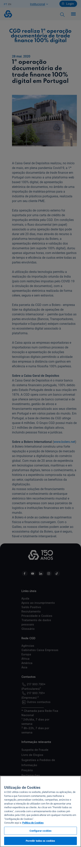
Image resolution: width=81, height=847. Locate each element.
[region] (40, 811)
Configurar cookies (40, 830)
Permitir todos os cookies (40, 840)
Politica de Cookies (33, 822)
